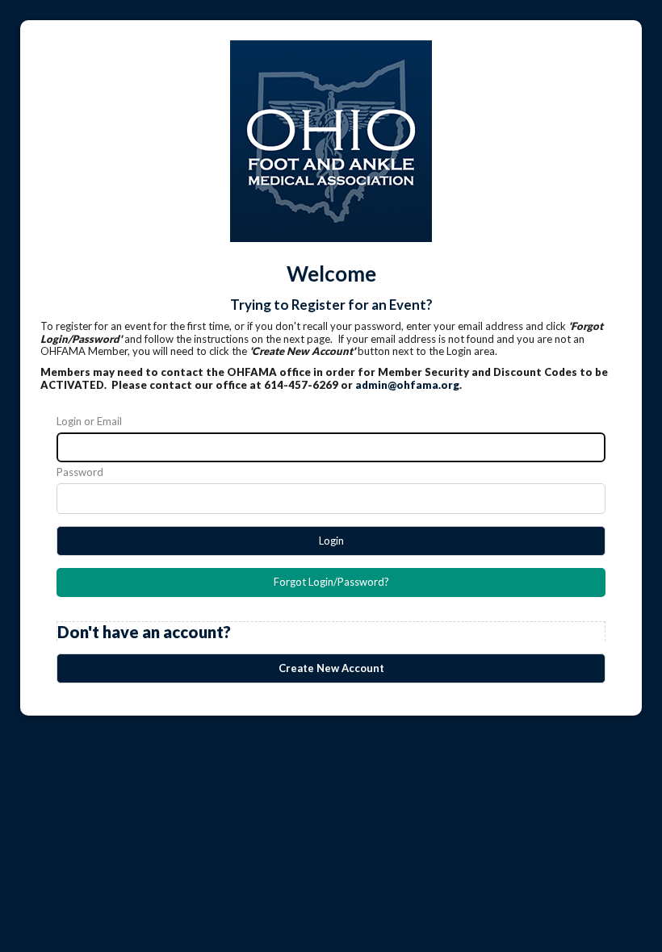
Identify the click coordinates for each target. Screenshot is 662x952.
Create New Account (331, 668)
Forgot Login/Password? (331, 581)
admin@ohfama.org (407, 384)
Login (331, 540)
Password (80, 472)
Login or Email (89, 421)
